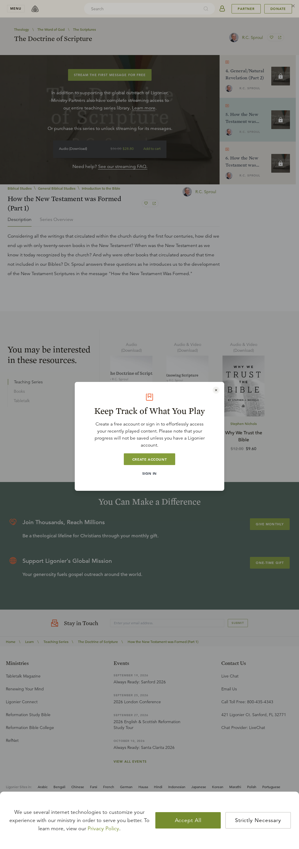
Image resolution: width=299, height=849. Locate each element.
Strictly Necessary (258, 820)
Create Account (149, 459)
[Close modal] (216, 390)
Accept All (188, 820)
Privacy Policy (103, 828)
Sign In (149, 473)
